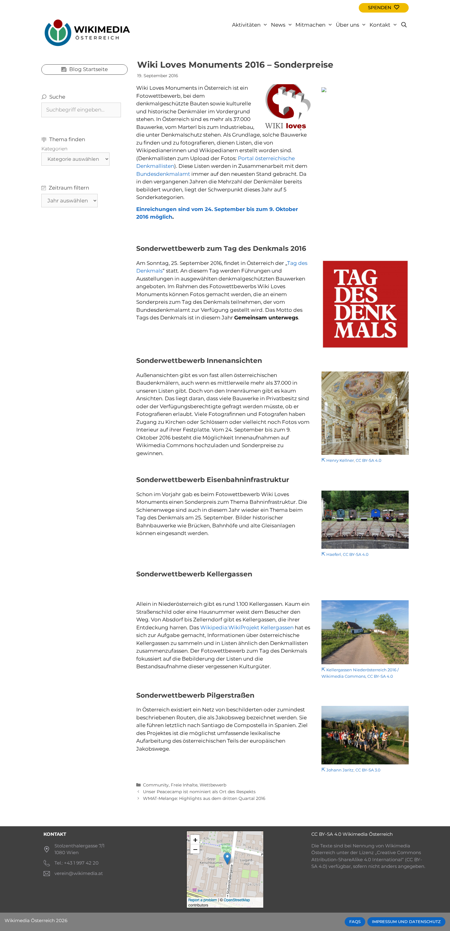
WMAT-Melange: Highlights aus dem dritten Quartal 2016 (204, 798)
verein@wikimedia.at (78, 873)
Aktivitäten (246, 25)
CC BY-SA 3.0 (368, 770)
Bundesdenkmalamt (163, 174)
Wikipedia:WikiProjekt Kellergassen (247, 627)
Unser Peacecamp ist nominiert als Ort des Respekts (199, 791)
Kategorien (54, 149)
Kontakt (379, 25)
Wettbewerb (213, 785)
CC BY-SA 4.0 (368, 460)
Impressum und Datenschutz (406, 921)
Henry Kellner (340, 460)
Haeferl (333, 554)
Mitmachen (310, 25)
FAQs (355, 921)
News (278, 25)
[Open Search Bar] (404, 25)
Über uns (347, 25)
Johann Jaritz (340, 770)
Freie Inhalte (184, 785)
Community (156, 785)
